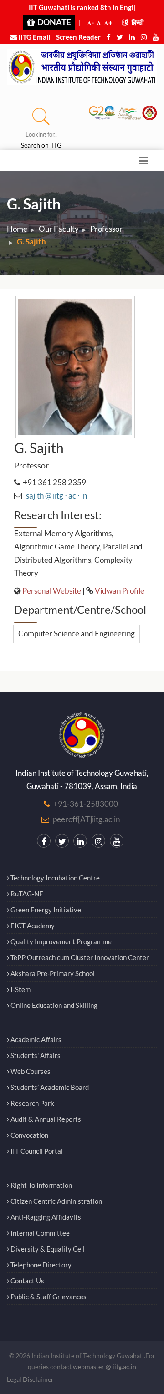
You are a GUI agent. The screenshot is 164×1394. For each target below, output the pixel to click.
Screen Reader (78, 37)
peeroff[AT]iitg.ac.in (86, 819)
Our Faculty (59, 229)
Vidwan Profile (119, 590)
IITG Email (33, 37)
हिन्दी (137, 22)
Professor (106, 229)
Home (17, 229)
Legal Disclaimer (30, 1379)
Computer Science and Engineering (76, 633)
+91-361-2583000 (85, 804)
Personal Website (51, 590)
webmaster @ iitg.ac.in (104, 1366)
